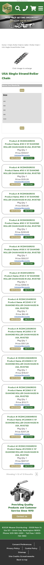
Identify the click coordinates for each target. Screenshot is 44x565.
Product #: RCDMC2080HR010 (22, 416)
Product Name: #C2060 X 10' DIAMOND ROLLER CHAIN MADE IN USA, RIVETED (22, 393)
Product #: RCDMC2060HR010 (22, 358)
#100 (4, 119)
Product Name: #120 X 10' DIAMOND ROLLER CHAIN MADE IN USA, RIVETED (22, 277)
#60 (4, 110)
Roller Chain (34, 45)
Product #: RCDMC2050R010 (22, 328)
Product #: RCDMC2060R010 (22, 387)
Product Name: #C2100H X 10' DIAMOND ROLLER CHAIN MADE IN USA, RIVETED (22, 451)
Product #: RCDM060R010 (22, 193)
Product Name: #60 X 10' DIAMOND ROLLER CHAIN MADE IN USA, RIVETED (22, 198)
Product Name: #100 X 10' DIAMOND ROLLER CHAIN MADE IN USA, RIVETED (22, 251)
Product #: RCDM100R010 (22, 246)
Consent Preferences (22, 544)
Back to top (22, 559)
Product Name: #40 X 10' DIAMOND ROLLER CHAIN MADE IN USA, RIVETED (22, 145)
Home (4, 45)
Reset (22, 90)
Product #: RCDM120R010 (22, 272)
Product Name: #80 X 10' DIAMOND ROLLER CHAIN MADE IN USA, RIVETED (22, 225)
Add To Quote (15, 158)
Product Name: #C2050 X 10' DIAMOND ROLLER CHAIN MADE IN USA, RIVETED (22, 334)
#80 (4, 114)
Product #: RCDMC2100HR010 (22, 446)
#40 (4, 101)
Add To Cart (29, 158)
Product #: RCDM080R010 (22, 220)
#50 (4, 105)
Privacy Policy (13, 548)
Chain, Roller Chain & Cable (18, 45)
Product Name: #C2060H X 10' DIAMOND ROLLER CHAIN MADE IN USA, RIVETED (22, 363)
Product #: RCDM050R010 (22, 167)
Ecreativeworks (27, 556)
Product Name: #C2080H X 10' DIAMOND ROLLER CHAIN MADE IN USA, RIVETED (22, 422)
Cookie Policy (31, 548)
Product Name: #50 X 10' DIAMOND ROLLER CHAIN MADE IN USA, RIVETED (22, 172)
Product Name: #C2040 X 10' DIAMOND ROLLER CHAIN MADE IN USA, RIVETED (22, 305)
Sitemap (22, 552)
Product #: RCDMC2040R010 (22, 299)
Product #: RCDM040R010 (22, 140)
